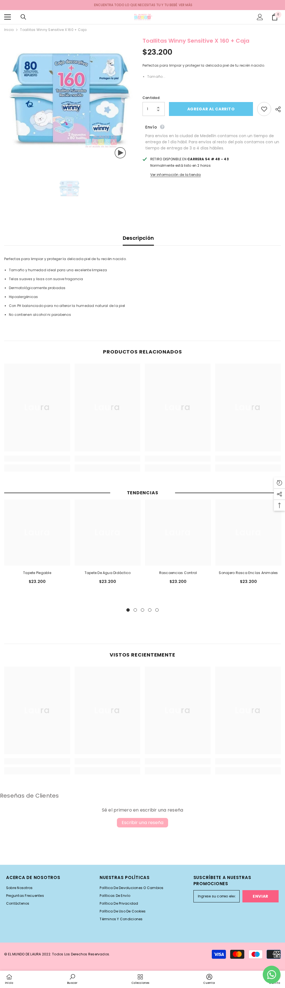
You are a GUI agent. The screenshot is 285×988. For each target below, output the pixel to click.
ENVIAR (260, 896)
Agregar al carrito (211, 108)
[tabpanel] (37, 545)
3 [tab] (142, 610)
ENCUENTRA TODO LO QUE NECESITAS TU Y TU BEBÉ (135, 5)
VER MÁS (185, 5)
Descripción (138, 237)
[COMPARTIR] (276, 109)
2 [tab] (135, 610)
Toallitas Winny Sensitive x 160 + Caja (195, 41)
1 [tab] (128, 610)
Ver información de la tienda (175, 174)
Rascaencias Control (178, 572)
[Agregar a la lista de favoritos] (264, 109)
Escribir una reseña (142, 822)
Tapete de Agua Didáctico (108, 572)
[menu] (7, 17)
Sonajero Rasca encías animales (248, 572)
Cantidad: (151, 97)
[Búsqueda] (23, 17)
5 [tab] (157, 610)
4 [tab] (149, 610)
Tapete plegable (37, 572)
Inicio (9, 29)
